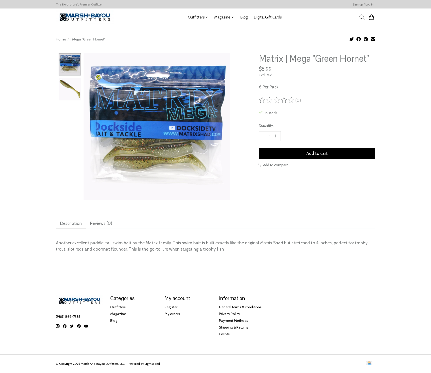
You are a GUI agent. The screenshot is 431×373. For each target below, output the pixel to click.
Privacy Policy (229, 314)
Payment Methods (233, 320)
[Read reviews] (277, 100)
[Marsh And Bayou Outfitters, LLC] (85, 17)
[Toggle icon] (361, 17)
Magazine (118, 314)
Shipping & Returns (233, 327)
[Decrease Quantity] (264, 135)
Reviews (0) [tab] (101, 223)
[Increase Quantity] (275, 135)
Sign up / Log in (363, 4)
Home (61, 39)
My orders (172, 314)
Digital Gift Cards (268, 17)
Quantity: (266, 125)
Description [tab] (71, 223)
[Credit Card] (369, 363)
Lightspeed (152, 364)
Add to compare (275, 165)
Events (224, 334)
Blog (244, 17)
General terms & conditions (240, 307)
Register (171, 307)
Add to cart (317, 153)
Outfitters (118, 307)
